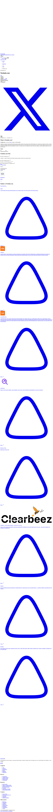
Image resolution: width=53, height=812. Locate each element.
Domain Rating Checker (6, 789)
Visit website (4, 164)
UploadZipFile (4, 807)
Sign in (5, 58)
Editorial (11, 811)
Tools (13, 54)
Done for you (10, 54)
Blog (7, 54)
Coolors (3, 808)
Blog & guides (4, 784)
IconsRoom (4, 806)
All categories (4, 780)
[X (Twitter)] (1, 763)
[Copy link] (1, 136)
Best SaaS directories (5, 787)
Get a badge (4, 795)
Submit (3, 58)
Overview (2, 80)
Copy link (3, 82)
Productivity (4, 772)
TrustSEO (4, 803)
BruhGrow (4, 801)
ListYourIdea (4, 802)
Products (5, 54)
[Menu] (8, 58)
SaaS (3, 66)
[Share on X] (26, 135)
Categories (4, 63)
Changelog (4, 796)
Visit (4, 79)
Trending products (5, 777)
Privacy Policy (2, 811)
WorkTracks (4, 804)
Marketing (4, 771)
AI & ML (4, 768)
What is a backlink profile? (6, 785)
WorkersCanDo (5, 805)
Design (3, 770)
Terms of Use (7, 811)
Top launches (4, 776)
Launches (2, 54)
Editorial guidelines (5, 797)
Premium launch (5, 779)
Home (3, 61)
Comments (6, 80)
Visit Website (2, 59)
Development (4, 769)
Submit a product (5, 778)
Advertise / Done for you (6, 794)
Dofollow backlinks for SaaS (7, 786)
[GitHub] (2, 763)
